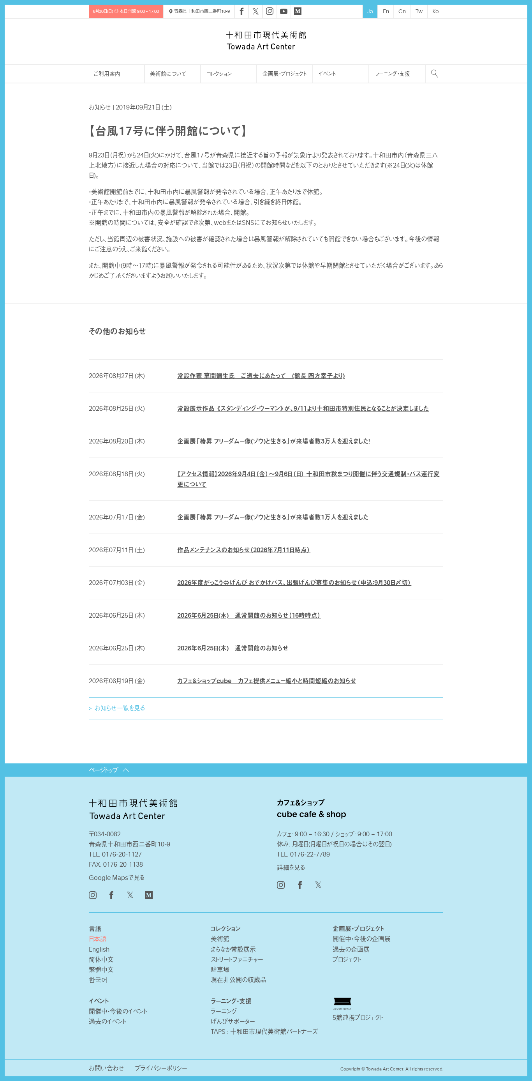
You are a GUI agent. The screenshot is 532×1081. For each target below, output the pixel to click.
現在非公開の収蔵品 (238, 979)
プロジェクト (347, 959)
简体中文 (101, 959)
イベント (327, 73)
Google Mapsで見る (117, 877)
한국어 (98, 979)
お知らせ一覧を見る (120, 708)
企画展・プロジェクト (284, 73)
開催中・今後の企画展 (362, 938)
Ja (370, 11)
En (386, 11)
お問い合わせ (106, 1068)
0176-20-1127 (122, 854)
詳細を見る (291, 867)
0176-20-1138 (123, 864)
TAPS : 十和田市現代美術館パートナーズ (264, 1031)
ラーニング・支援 (392, 73)
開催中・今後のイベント (118, 1011)
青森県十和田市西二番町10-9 (201, 11)
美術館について (168, 73)
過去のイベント (107, 1021)
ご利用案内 (107, 73)
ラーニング (224, 1011)
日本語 (97, 938)
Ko (435, 11)
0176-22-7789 (310, 854)
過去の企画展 (351, 949)
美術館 (220, 938)
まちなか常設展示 (233, 949)
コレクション (219, 73)
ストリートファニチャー (237, 959)
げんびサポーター (233, 1021)
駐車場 (220, 969)
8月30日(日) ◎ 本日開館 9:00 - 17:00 (126, 11)
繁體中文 (101, 969)
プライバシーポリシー (161, 1068)
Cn (402, 11)
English (99, 949)
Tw (419, 11)
